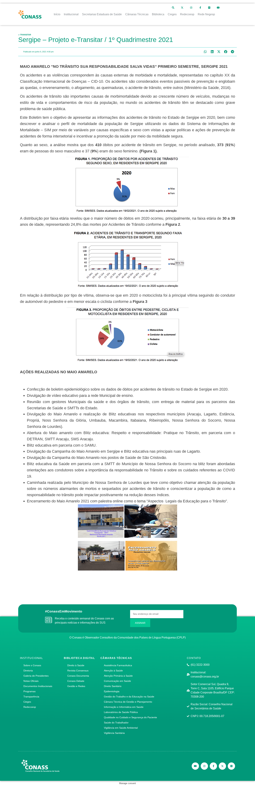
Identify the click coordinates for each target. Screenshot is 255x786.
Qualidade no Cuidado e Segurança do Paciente (130, 717)
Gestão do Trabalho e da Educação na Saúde (129, 696)
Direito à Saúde (75, 665)
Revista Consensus (77, 670)
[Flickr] (209, 7)
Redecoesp (29, 707)
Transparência (31, 696)
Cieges (27, 701)
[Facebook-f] (200, 7)
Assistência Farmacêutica (118, 665)
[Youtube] (218, 7)
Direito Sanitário (112, 686)
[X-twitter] (182, 7)
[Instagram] (191, 7)
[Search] (173, 7)
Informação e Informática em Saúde (123, 707)
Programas (29, 691)
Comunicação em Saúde (117, 681)
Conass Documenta (78, 675)
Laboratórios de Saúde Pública (121, 712)
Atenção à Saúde (113, 670)
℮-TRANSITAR (24, 35)
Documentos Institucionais (37, 686)
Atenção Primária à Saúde (118, 675)
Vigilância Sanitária (114, 733)
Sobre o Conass (32, 665)
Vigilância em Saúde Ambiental (121, 727)
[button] (205, 51)
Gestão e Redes (76, 686)
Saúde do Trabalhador (116, 722)
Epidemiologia (111, 691)
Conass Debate (75, 681)
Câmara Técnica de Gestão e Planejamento (128, 701)
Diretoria (28, 670)
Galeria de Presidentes (36, 675)
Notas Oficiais (31, 681)
